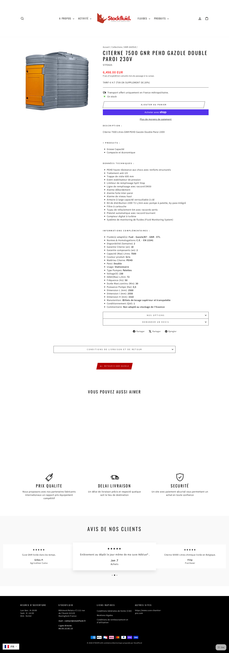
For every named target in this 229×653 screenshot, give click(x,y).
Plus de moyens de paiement (156, 119)
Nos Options (156, 315)
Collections (117, 47)
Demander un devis (155, 322)
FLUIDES (143, 18)
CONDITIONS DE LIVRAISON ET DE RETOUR (114, 349)
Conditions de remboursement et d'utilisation (112, 621)
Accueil (106, 47)
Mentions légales (105, 615)
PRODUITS (160, 18)
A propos (65, 18)
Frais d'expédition (111, 75)
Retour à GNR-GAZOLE (116, 366)
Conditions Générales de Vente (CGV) (114, 610)
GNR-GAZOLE (130, 47)
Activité (83, 18)
